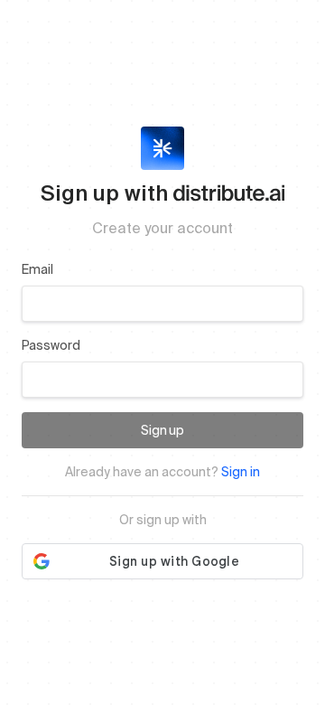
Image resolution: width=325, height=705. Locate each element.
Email (37, 269)
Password (51, 345)
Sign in (240, 472)
